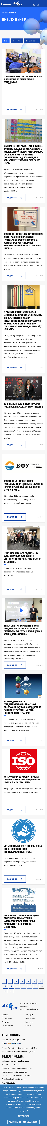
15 (5, 991)
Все (5, 41)
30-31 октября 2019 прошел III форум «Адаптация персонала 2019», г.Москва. (23, 405)
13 (36, 986)
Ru (34, 4)
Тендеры (29, 1014)
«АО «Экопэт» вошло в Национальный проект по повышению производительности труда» (23, 848)
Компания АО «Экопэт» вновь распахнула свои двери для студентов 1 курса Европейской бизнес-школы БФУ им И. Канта (23, 485)
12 (29, 986)
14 (42, 986)
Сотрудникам (7, 1025)
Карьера (29, 1022)
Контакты (29, 1025)
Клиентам (6, 1022)
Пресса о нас (31, 41)
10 (17, 986)
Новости (16, 41)
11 (23, 986)
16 (11, 991)
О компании (7, 1018)
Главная (5, 1014)
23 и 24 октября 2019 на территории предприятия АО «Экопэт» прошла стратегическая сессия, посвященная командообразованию (23, 630)
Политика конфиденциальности (23, 1122)
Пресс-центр (30, 1018)
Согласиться (23, 1116)
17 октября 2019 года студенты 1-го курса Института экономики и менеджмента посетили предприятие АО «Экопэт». (22, 557)
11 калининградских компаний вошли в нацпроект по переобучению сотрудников (23, 79)
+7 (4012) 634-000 (17, 1039)
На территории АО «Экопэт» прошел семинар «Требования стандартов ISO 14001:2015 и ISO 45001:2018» (22, 779)
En (38, 4)
